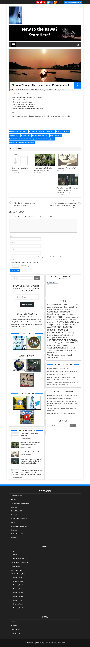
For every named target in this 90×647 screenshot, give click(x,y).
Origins (15, 554)
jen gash (63, 319)
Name (11, 236)
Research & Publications (18, 526)
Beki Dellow (52, 305)
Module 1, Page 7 (18, 600)
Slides (62, 90)
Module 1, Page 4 (18, 589)
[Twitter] (48, 2)
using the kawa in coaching (65, 352)
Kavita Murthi (17, 90)
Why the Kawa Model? (19, 558)
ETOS (72, 314)
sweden (59, 345)
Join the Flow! (26, 304)
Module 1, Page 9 (18, 608)
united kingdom (61, 347)
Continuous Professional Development (42, 131)
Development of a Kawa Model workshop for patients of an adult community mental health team (62, 403)
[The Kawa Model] (15, 24)
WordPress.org (15, 633)
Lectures (13, 507)
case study (14, 131)
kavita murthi (15, 135)
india (67, 131)
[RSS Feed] (55, 2)
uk (51, 347)
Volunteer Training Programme (20, 574)
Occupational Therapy (41, 139)
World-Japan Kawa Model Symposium (22, 142)
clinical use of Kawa (61, 307)
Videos (13, 537)
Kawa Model (26, 135)
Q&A (76, 343)
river (52, 139)
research (50, 345)
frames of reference (56, 317)
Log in (13, 622)
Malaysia (66, 324)
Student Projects (16, 534)
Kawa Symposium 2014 (41, 135)
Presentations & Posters (52, 90)
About (12, 551)
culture (60, 131)
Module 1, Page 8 (18, 604)
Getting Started (15, 566)
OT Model (70, 343)
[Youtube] (37, 2)
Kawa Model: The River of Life (66, 168)
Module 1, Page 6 (18, 596)
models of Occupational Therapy (21, 139)
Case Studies (40, 90)
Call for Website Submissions (68, 395)
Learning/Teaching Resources (20, 503)
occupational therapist (58, 337)
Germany (68, 317)
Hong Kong (54, 319)
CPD (62, 314)
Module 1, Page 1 (18, 577)
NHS (71, 335)
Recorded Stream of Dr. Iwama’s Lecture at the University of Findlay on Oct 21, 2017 (67, 190)
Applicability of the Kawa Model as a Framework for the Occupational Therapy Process (31, 472)
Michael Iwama (56, 135)
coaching (24, 131)
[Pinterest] (41, 2)
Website (12, 250)
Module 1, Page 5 (18, 592)
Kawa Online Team (16, 570)
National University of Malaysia (58, 335)
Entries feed (14, 625)
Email (11, 243)
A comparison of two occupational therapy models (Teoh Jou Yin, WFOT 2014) (63, 205)
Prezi (12, 522)
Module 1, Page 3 (18, 585)
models (51, 329)
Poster (13, 515)
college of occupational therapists (58, 309)
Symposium (65, 345)
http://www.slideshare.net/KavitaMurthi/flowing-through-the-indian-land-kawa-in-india (41, 116)
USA (56, 352)
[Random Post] (60, 2)
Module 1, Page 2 (18, 581)
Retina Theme (61, 643)
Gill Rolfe (73, 317)
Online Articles (15, 511)
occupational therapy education (56, 343)
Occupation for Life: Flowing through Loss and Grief (62, 371)
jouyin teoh (72, 319)
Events (13, 499)
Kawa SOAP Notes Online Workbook (58, 368)
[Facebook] (51, 2)
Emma (49, 398)
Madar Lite (52, 643)
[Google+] (44, 2)
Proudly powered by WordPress (33, 643)
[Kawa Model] (52, 294)
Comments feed (15, 629)
